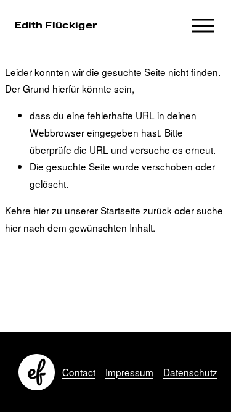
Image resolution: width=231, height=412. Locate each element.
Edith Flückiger (55, 25)
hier (41, 210)
